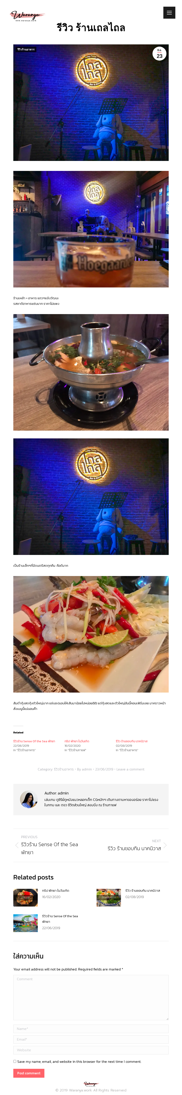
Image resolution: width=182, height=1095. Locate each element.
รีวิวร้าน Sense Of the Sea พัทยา (34, 741)
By (84, 769)
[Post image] (25, 898)
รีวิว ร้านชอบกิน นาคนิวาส (132, 741)
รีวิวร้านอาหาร (26, 49)
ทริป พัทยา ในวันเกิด (77, 741)
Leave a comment (130, 769)
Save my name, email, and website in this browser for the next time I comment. (79, 1061)
